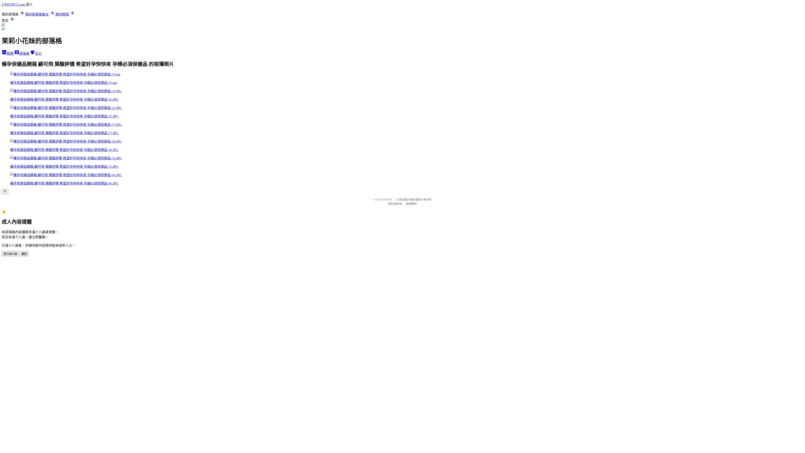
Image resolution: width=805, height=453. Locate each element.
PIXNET (387, 199)
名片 (38, 53)
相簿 (10, 53)
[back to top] (5, 191)
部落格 (24, 53)
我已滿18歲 (10, 253)
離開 (24, 253)
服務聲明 (411, 203)
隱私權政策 (395, 203)
